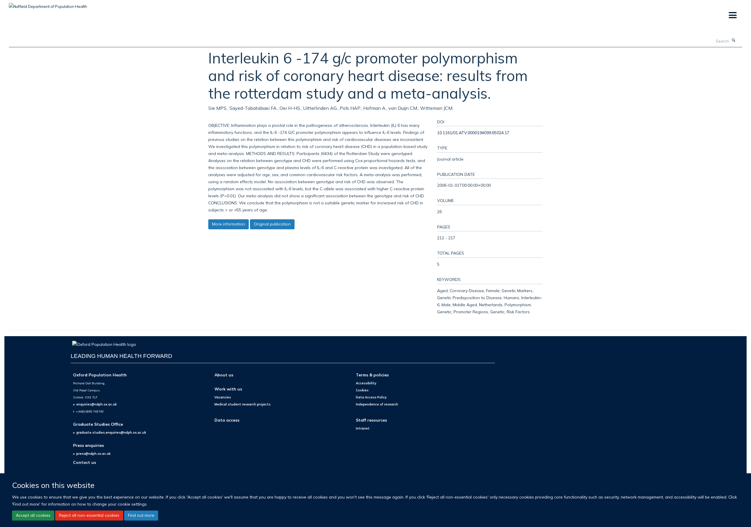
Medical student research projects (242, 404)
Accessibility (366, 383)
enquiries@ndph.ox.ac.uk (96, 404)
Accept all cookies (33, 515)
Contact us (84, 462)
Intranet (363, 428)
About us (223, 374)
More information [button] (228, 224)
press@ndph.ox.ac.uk (93, 454)
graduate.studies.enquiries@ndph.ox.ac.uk (111, 432)
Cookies (362, 390)
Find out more (141, 515)
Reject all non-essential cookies (89, 515)
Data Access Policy (371, 397)
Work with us (228, 388)
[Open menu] (732, 15)
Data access (226, 419)
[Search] (733, 40)
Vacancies (222, 397)
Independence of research (377, 404)
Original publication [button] (272, 224)
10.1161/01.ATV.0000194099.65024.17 (473, 132)
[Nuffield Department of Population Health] (48, 4)
